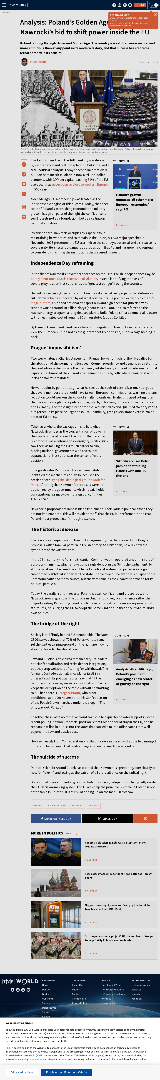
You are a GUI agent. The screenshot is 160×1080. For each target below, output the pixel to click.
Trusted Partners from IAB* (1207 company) (29, 1055)
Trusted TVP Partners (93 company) (84, 1055)
